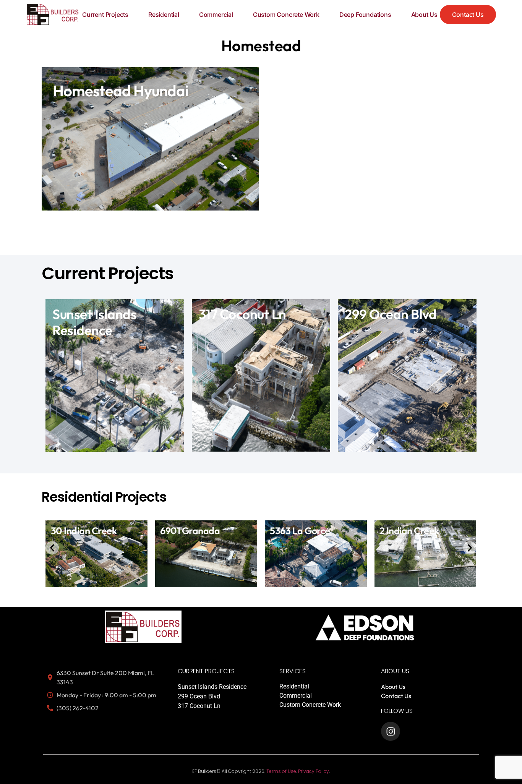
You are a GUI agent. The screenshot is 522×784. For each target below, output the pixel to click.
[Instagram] (390, 731)
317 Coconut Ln (199, 705)
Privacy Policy (313, 771)
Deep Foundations (365, 14)
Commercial (216, 14)
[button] (52, 548)
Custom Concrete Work (286, 14)
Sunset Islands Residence (212, 686)
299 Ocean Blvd (199, 696)
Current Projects (105, 14)
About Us (424, 14)
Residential (163, 14)
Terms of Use (281, 771)
